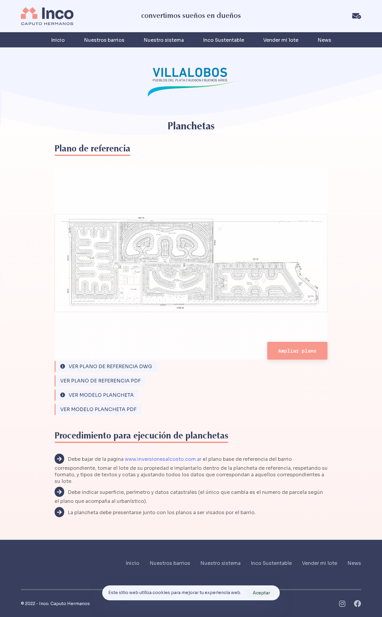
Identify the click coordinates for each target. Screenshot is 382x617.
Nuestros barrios (104, 40)
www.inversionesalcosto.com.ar (163, 459)
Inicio (58, 40)
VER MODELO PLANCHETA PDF (98, 409)
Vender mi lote (280, 40)
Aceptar (261, 593)
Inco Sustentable (223, 40)
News (324, 40)
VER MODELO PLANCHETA (100, 395)
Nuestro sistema (164, 40)
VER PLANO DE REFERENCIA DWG (109, 366)
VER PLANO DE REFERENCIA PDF (100, 381)
